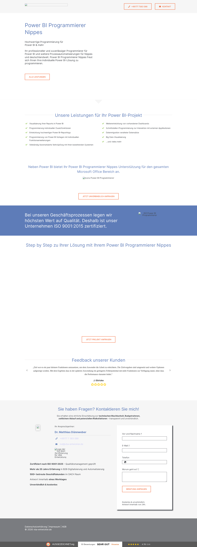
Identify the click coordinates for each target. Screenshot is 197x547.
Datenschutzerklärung (36, 526)
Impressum (54, 526)
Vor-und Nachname (132, 434)
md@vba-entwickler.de (71, 444)
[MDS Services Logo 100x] (46, 4)
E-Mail (126, 445)
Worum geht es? (130, 469)
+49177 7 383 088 (69, 438)
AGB (64, 526)
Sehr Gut (103, 544)
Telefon (125, 457)
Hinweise (115, 544)
